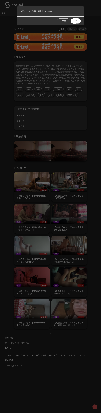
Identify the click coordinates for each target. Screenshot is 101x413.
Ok (76, 21)
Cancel (63, 21)
